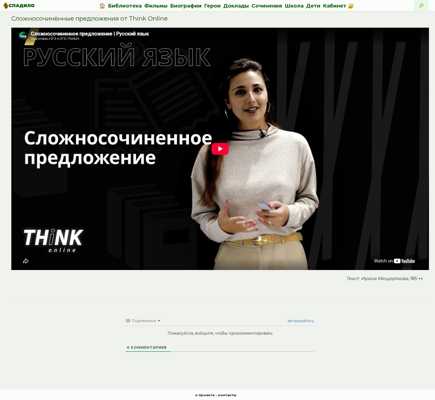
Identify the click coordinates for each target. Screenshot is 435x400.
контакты (227, 395)
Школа (294, 6)
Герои (212, 6)
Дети (313, 6)
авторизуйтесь (300, 321)
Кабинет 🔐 (338, 6)
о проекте (205, 395)
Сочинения (266, 6)
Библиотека (125, 6)
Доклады (236, 6)
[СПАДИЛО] (19, 6)
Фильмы (156, 6)
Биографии (186, 6)
